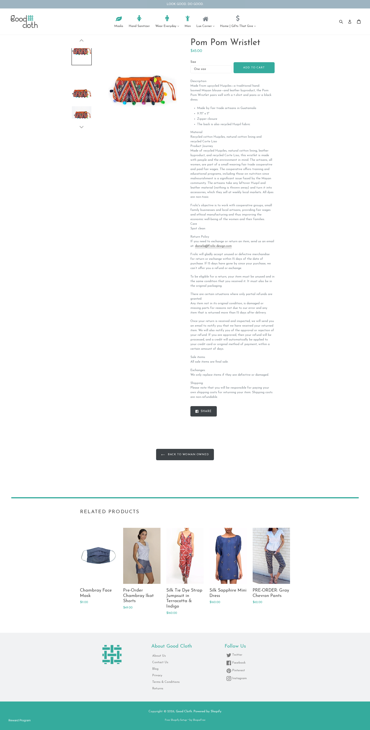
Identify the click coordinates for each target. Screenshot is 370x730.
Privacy (157, 675)
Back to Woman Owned (188, 454)
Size (193, 62)
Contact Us (160, 662)
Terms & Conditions (166, 682)
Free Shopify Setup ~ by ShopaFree (185, 720)
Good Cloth (184, 711)
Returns (157, 688)
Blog (155, 668)
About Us (159, 655)
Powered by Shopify (207, 711)
